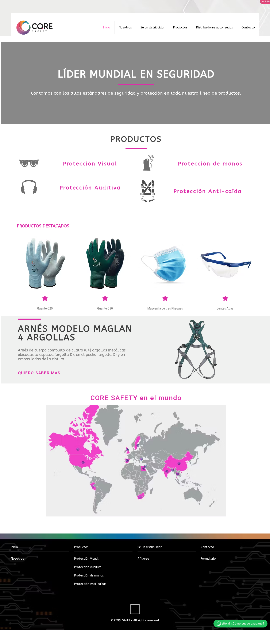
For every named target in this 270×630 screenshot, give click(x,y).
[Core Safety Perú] (34, 27)
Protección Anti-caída (208, 191)
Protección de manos (210, 164)
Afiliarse (143, 558)
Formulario (208, 558)
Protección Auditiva (90, 188)
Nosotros (17, 558)
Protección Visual (90, 164)
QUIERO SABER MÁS (39, 372)
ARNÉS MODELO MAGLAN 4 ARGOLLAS (75, 333)
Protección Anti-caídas (90, 584)
